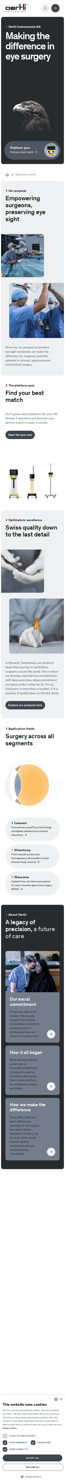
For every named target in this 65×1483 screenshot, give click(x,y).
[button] (32, 1476)
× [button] (61, 1399)
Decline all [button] (33, 1467)
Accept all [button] (32, 1458)
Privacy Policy (10, 1428)
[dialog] (32, 1439)
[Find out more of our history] (32, 1070)
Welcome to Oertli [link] (26, 174)
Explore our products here (25, 705)
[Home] (16, 8)
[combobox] (56, 1399)
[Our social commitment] (32, 997)
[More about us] (32, 1129)
